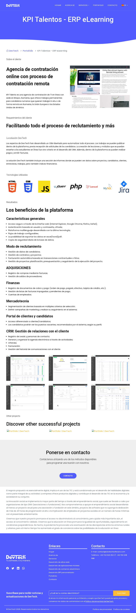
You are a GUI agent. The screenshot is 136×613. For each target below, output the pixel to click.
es (125, 5)
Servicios (83, 5)
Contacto (112, 5)
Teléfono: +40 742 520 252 (102, 555)
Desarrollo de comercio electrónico (64, 569)
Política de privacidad (102, 609)
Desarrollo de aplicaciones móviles (64, 565)
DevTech (13, 50)
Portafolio (98, 5)
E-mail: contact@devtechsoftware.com (108, 552)
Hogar (58, 5)
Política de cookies (121, 609)
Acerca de (70, 5)
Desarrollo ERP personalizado (61, 572)
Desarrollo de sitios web (59, 562)
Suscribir (121, 593)
